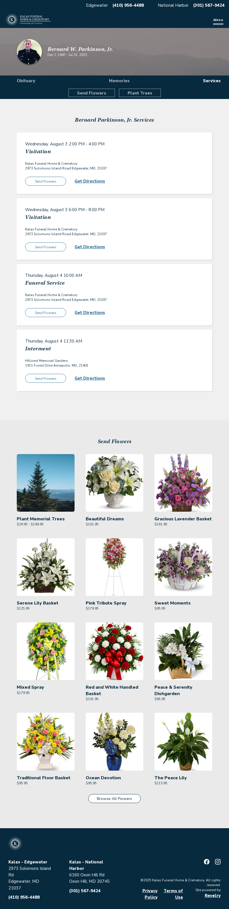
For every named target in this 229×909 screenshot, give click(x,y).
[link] (46, 490)
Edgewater (97, 5)
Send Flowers (91, 93)
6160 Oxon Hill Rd (86, 875)
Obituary (26, 81)
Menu (218, 20)
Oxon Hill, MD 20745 (89, 881)
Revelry (213, 895)
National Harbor (173, 5)
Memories (119, 81)
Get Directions (90, 181)
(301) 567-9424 (209, 5)
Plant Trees (140, 93)
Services (212, 81)
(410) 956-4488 (128, 5)
